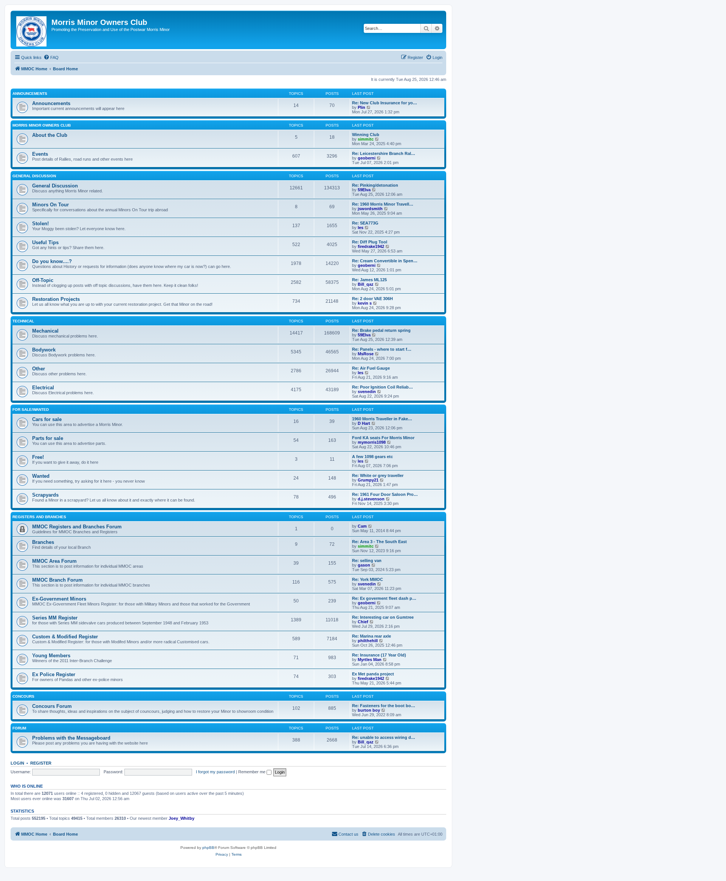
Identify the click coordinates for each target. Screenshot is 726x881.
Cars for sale (47, 419)
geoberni (366, 158)
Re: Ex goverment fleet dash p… (384, 598)
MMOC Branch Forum (57, 580)
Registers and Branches (39, 517)
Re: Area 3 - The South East (379, 541)
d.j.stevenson (371, 499)
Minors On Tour (50, 204)
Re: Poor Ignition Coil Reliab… (382, 387)
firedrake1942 (371, 246)
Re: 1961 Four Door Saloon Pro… (385, 494)
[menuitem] (51, 57)
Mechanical (45, 331)
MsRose (366, 353)
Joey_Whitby (181, 818)
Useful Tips (45, 242)
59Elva (364, 189)
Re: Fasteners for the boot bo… (383, 705)
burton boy (369, 710)
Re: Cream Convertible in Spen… (384, 261)
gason (364, 565)
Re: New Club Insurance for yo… (384, 103)
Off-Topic (42, 280)
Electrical (43, 387)
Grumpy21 (368, 480)
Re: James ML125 (369, 279)
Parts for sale (47, 438)
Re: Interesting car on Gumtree (383, 617)
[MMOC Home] (31, 29)
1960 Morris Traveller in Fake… (382, 419)
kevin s (365, 303)
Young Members (51, 655)
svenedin (367, 391)
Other (38, 369)
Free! (38, 457)
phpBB (208, 847)
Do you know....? (52, 261)
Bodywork (44, 350)
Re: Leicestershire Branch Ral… (383, 153)
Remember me (252, 772)
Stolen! (40, 223)
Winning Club (365, 134)
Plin (361, 107)
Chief (363, 621)
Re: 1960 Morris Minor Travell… (382, 204)
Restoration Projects (56, 299)
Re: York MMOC (367, 579)
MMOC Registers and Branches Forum (77, 527)
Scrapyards (45, 495)
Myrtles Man (370, 659)
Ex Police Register (53, 674)
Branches (43, 542)
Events (40, 154)
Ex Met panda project (373, 674)
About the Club (49, 135)
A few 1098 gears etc (372, 456)
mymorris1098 (372, 442)
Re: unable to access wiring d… (383, 737)
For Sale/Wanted (30, 409)
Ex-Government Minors (59, 599)
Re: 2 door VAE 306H (372, 298)
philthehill (368, 640)
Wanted (41, 476)
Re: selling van (367, 560)
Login (17, 763)
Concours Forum (52, 706)
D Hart (364, 423)
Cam (362, 526)
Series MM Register (55, 618)
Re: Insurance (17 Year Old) (379, 655)
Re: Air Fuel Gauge (371, 368)
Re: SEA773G (365, 223)
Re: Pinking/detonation (375, 185)
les (360, 227)
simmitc (366, 139)
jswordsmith (370, 208)
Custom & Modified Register (65, 636)
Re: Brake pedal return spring (381, 330)
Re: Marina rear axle (371, 636)
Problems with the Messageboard (71, 738)
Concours (23, 696)
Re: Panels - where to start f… (381, 349)
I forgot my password (215, 772)
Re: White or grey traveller (377, 475)
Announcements (29, 93)
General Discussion (34, 176)
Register (40, 763)
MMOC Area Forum (54, 561)
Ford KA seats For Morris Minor (383, 437)
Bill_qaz (366, 284)
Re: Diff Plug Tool (369, 242)
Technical (23, 321)
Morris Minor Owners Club (41, 125)
